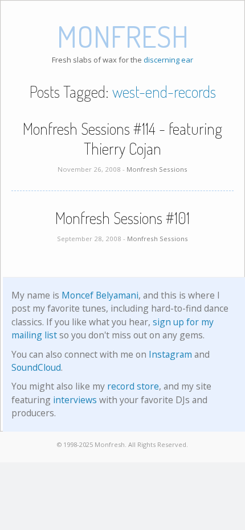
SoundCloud (36, 367)
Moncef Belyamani (100, 295)
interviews (75, 400)
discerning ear (168, 60)
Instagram (170, 354)
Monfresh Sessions (156, 169)
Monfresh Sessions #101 (122, 218)
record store (133, 386)
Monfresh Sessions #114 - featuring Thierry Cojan (122, 138)
